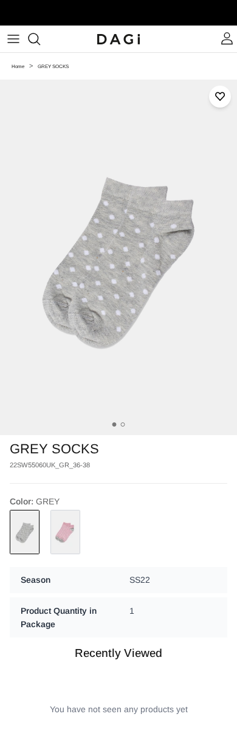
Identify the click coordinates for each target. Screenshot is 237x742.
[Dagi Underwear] (118, 38)
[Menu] (13, 39)
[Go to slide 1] (114, 424)
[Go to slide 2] (123, 424)
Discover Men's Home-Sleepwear (119, 17)
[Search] (40, 39)
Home (18, 66)
